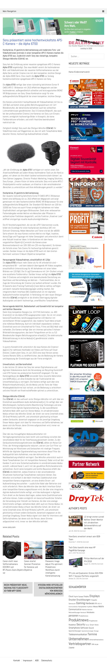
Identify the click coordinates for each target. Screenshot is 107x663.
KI (101, 604)
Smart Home (94, 625)
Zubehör (71, 647)
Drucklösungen (83, 599)
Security (80, 624)
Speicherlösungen (75, 631)
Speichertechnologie (87, 631)
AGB (36, 660)
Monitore (89, 610)
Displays (94, 596)
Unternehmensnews (96, 639)
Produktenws (83, 616)
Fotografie (94, 600)
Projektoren (93, 621)
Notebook (83, 612)
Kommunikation (73, 607)
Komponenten (82, 607)
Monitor (84, 609)
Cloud (71, 596)
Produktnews (79, 620)
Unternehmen (79, 638)
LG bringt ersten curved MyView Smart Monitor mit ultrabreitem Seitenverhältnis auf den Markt (94, 522)
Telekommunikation (78, 634)
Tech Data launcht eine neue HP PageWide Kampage (82, 549)
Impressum (27, 660)
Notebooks (90, 612)
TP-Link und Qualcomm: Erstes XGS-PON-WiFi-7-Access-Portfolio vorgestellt (86, 574)
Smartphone (74, 627)
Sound (91, 627)
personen (73, 615)
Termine (92, 634)
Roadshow (72, 624)
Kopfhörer (90, 607)
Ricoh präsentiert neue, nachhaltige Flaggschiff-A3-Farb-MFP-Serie (16, 587)
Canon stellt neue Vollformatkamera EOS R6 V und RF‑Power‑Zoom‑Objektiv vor (13, 567)
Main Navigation (9, 11)
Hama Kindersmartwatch (79, 71)
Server (87, 625)
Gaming (80, 603)
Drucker (72, 599)
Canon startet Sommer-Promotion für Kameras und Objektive (32, 565)
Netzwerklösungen (74, 612)
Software (84, 627)
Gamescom (72, 603)
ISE (99, 604)
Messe (95, 606)
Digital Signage (78, 596)
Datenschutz (46, 660)
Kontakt (16, 660)
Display (86, 596)
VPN (93, 644)
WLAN (96, 644)
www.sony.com (9, 527)
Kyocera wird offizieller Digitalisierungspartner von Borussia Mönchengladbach (50, 589)
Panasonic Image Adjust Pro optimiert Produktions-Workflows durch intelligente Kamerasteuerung (54, 568)
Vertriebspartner (80, 643)
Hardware (90, 603)
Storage (96, 631)
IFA (96, 603)
